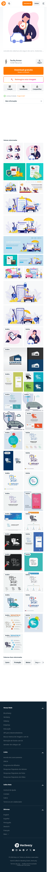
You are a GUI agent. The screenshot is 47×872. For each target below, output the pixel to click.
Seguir (39, 63)
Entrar (37, 3)
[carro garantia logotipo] (23, 444)
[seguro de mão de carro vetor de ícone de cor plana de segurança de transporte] (13, 506)
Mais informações (11, 101)
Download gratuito (23, 71)
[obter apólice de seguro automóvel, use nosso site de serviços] (15, 225)
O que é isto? (21, 96)
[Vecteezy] (3, 3)
